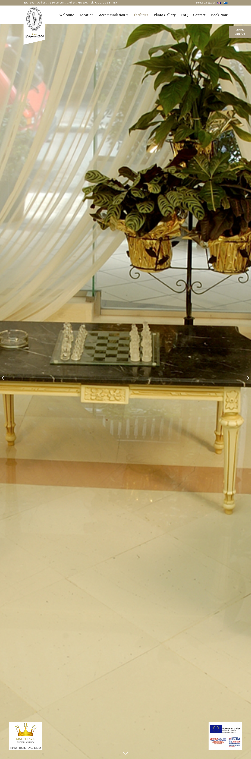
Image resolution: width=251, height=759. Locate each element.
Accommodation (112, 14)
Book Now (219, 14)
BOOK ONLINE (240, 32)
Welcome (66, 14)
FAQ (184, 14)
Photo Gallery (164, 14)
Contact (199, 14)
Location (87, 14)
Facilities (141, 14)
